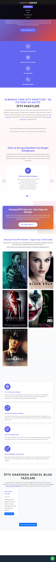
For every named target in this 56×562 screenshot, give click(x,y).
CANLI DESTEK (28, 6)
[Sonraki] (51, 180)
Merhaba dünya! (8, 492)
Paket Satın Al (27, 30)
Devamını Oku (9, 514)
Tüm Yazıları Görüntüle (28, 525)
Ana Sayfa (28, 10)
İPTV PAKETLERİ (28, 15)
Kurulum (28, 17)
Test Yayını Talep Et (27, 224)
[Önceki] (4, 180)
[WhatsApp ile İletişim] (53, 558)
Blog (28, 12)
